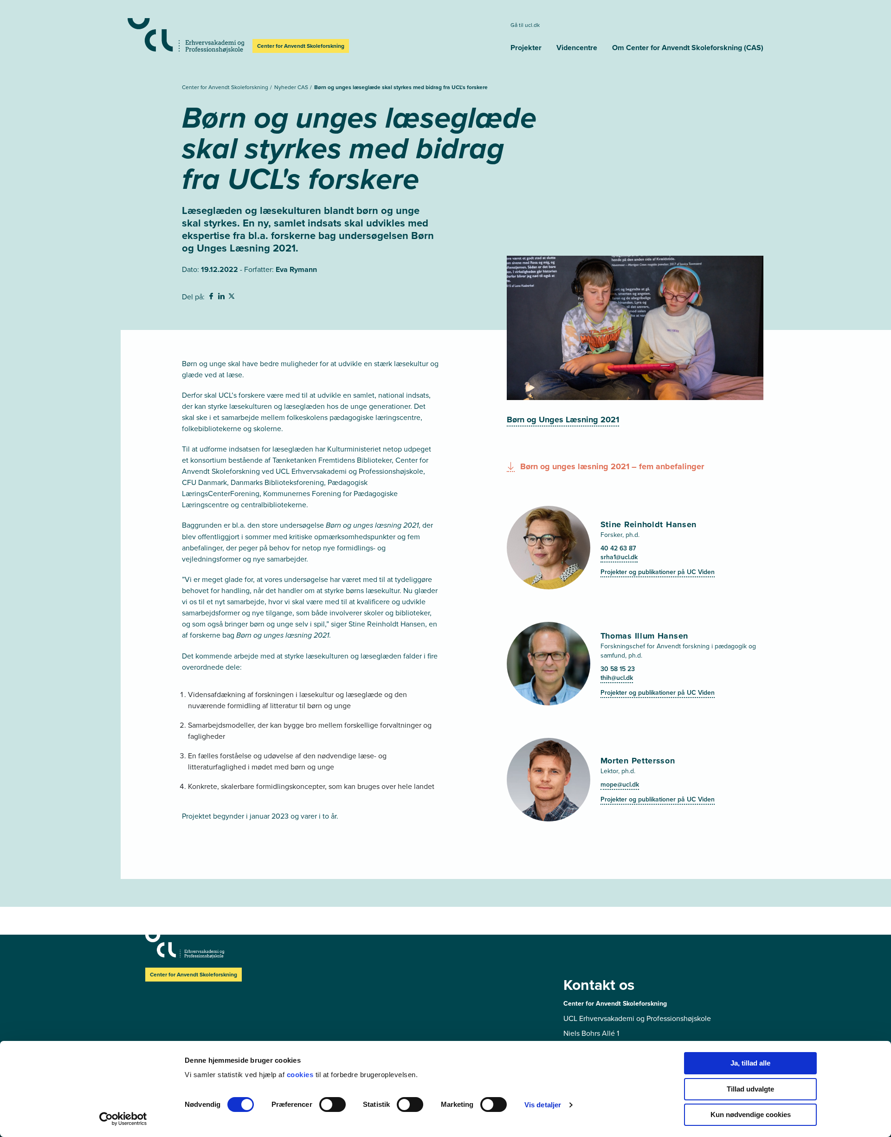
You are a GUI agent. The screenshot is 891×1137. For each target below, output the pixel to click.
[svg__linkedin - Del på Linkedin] (222, 297)
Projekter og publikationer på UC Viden (657, 571)
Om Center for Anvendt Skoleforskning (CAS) (687, 47)
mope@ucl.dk (619, 784)
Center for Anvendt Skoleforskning (226, 87)
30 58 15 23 (617, 668)
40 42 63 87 (618, 548)
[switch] (332, 1104)
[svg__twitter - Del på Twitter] (232, 297)
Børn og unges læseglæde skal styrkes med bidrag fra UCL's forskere (401, 87)
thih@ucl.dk (616, 677)
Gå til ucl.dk (525, 25)
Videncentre (576, 47)
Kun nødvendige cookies (750, 1114)
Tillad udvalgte (750, 1089)
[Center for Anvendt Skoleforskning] (186, 35)
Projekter (526, 47)
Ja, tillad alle (750, 1063)
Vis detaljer (542, 1105)
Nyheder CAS (292, 87)
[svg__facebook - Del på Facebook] (212, 297)
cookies (301, 1075)
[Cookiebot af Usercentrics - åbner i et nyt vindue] (123, 1119)
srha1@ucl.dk (619, 557)
